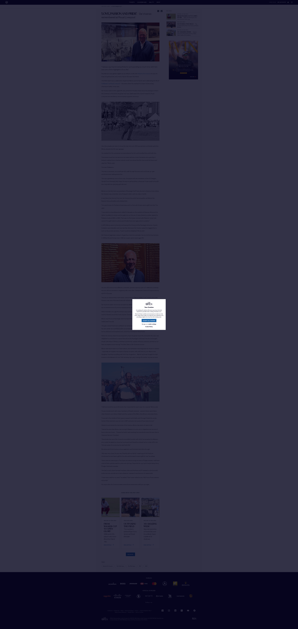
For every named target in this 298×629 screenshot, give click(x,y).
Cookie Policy (149, 326)
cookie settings (152, 324)
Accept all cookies (149, 320)
